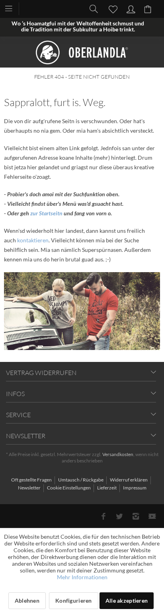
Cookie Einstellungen (69, 488)
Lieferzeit (107, 488)
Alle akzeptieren (126, 600)
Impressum (134, 488)
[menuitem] (12, 8)
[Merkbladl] (111, 8)
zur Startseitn (46, 213)
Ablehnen (27, 600)
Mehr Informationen (82, 577)
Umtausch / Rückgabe (81, 480)
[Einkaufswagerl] (149, 8)
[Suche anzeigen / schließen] (92, 8)
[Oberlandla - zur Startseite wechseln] (82, 52)
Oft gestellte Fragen (32, 480)
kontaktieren (33, 240)
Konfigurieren (73, 600)
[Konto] (130, 8)
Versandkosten (117, 454)
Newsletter (29, 488)
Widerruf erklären (129, 480)
